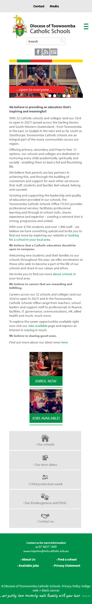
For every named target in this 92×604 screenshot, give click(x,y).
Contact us (46, 521)
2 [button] (54, 96)
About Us (28, 559)
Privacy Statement (67, 565)
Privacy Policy (71, 586)
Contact (38, 6)
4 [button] (64, 96)
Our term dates (46, 464)
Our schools (45, 444)
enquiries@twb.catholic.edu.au (49, 551)
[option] (46, 81)
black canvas (50, 590)
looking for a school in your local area (44, 237)
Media (54, 6)
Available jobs (29, 565)
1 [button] (49, 96)
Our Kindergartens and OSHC (46, 503)
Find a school (67, 559)
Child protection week (46, 484)
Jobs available (37, 326)
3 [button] (59, 96)
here (64, 342)
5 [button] (68, 96)
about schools (63, 274)
